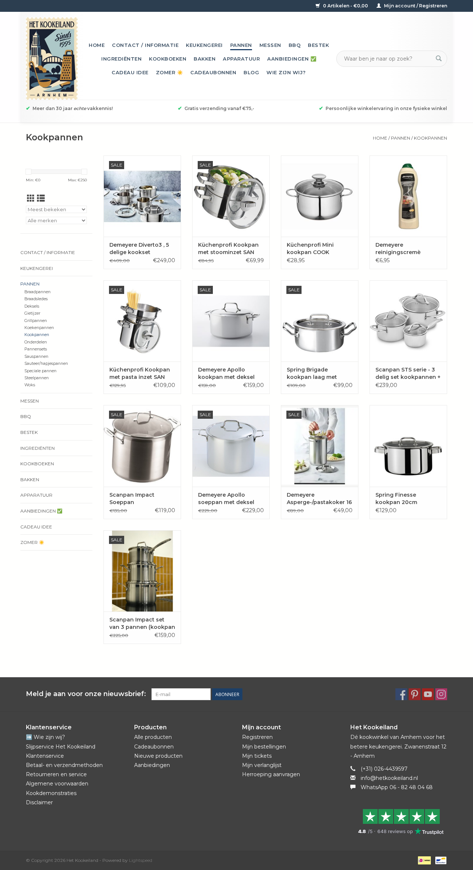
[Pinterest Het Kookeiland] (415, 694)
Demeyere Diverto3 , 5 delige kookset (139, 249)
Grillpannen (35, 320)
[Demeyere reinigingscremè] (408, 196)
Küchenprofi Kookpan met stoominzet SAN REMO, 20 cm (228, 249)
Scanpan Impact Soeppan (131, 498)
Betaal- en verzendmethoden (64, 765)
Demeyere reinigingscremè (398, 249)
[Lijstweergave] (41, 198)
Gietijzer (32, 313)
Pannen (241, 45)
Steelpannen (36, 378)
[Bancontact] (439, 860)
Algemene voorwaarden (57, 783)
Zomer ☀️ (169, 72)
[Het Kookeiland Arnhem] (52, 58)
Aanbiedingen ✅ (291, 59)
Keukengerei (204, 45)
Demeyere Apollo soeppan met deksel (226, 498)
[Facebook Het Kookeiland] (401, 694)
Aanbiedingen (152, 765)
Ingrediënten (121, 59)
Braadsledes (36, 299)
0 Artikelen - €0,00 (345, 5)
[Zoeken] (438, 58)
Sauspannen (36, 356)
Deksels (31, 306)
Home (97, 45)
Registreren (257, 737)
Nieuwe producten (158, 756)
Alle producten (153, 737)
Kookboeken (167, 59)
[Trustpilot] (399, 822)
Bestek (318, 45)
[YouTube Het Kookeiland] (428, 694)
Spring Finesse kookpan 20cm (396, 498)
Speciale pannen (40, 371)
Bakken (204, 59)
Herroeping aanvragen (271, 774)
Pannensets (35, 349)
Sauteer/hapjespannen (46, 363)
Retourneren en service (56, 774)
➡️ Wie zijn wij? (45, 737)
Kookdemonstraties (51, 793)
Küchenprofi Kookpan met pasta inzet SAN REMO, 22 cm (139, 373)
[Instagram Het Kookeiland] (441, 694)
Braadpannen (37, 292)
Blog (251, 72)
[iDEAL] (423, 860)
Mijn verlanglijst (262, 765)
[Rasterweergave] (31, 198)
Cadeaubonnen (213, 72)
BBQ (295, 45)
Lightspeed (140, 860)
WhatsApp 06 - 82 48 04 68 (397, 787)
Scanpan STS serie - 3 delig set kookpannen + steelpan (407, 373)
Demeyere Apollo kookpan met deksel (226, 373)
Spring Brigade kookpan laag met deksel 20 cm (312, 373)
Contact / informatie (145, 45)
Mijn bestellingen (264, 746)
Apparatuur (241, 59)
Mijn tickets (257, 756)
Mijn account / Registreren (415, 5)
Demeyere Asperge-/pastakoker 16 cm (319, 498)
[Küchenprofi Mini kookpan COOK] (319, 196)
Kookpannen (430, 138)
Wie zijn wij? (286, 72)
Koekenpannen (39, 327)
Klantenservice (45, 756)
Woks (29, 385)
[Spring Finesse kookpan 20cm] (408, 445)
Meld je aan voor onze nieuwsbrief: (86, 694)
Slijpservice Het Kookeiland (60, 746)
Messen (270, 45)
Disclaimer (39, 802)
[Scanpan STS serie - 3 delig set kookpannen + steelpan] (408, 321)
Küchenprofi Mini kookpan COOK (310, 249)
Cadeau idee (130, 72)
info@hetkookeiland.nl (389, 778)
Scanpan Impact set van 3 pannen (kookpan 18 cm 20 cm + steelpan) (142, 623)
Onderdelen (35, 342)
